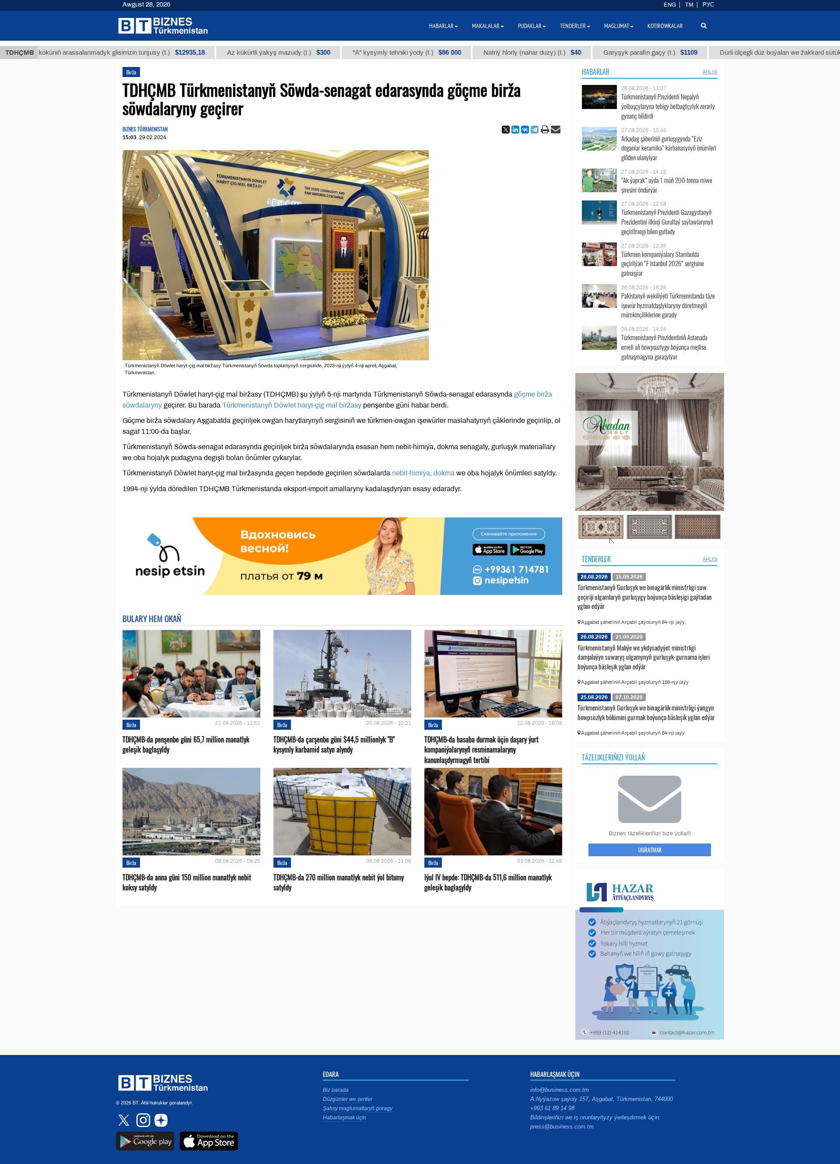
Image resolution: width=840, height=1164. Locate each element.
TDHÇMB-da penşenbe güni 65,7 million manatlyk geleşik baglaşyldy (185, 745)
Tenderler (596, 559)
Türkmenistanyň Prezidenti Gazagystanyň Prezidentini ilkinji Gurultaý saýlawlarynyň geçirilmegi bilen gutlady (667, 221)
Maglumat (616, 26)
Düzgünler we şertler (347, 1099)
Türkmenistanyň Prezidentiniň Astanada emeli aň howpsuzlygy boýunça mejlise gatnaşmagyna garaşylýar (664, 347)
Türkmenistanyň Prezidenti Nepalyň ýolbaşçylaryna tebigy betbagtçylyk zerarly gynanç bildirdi (668, 106)
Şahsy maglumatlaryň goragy (357, 1108)
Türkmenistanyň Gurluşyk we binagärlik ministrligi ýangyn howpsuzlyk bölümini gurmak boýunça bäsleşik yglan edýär (646, 712)
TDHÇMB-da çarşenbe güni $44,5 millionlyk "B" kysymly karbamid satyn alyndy (334, 745)
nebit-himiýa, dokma (423, 473)
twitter (124, 1120)
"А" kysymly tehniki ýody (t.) (340, 52)
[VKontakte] (525, 130)
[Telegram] (535, 130)
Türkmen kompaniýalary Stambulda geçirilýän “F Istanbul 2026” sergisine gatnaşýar (662, 264)
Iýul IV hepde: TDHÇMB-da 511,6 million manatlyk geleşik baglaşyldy (488, 882)
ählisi (710, 71)
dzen (159, 1120)
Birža (131, 72)
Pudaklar (530, 26)
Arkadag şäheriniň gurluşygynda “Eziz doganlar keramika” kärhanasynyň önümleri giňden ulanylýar (668, 148)
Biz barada (336, 1090)
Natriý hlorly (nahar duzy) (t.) (465, 52)
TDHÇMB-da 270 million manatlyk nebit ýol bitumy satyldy (338, 882)
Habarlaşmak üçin (344, 1118)
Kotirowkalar (665, 26)
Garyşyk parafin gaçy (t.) (584, 52)
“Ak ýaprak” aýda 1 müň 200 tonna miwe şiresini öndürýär (666, 185)
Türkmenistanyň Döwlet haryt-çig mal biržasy (291, 405)
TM (689, 5)
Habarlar (595, 72)
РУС (708, 5)
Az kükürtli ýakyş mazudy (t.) (212, 52)
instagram (142, 1120)
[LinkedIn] (515, 130)
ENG (670, 5)
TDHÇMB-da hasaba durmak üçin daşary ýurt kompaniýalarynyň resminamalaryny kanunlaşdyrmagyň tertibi (481, 750)
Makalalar (486, 26)
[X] (506, 130)
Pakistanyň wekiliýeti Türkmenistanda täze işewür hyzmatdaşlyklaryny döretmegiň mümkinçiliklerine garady (668, 305)
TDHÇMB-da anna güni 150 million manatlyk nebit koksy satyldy (186, 882)
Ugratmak (650, 849)
